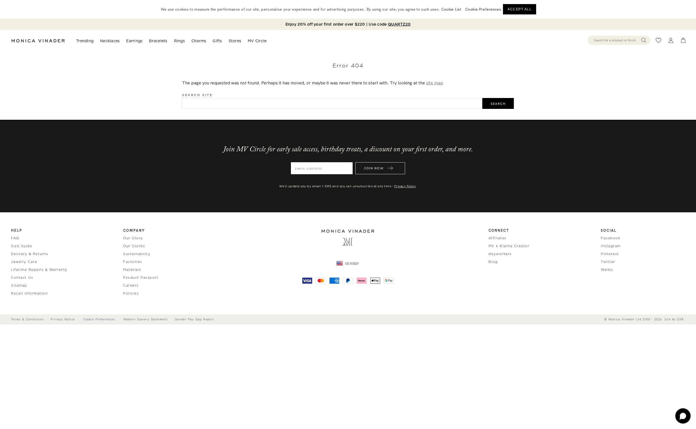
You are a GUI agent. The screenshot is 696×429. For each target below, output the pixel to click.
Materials (132, 270)
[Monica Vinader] (38, 40)
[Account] (671, 40)
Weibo (607, 270)
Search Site (197, 95)
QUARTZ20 (399, 24)
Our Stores (134, 246)
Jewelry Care (24, 262)
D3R (680, 319)
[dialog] (348, 9)
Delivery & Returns (29, 254)
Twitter (608, 262)
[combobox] (616, 40)
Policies (131, 293)
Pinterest (610, 254)
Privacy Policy (405, 186)
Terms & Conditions (27, 319)
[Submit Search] (644, 40)
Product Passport (140, 278)
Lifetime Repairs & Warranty (39, 270)
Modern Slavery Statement (145, 319)
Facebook (610, 238)
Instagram (611, 246)
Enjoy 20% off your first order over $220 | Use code (348, 24)
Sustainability (136, 254)
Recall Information (29, 293)
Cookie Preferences (99, 319)
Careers (131, 285)
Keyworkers (500, 254)
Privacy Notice (63, 319)
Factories (132, 262)
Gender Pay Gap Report (194, 319)
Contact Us (22, 278)
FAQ (15, 238)
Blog (493, 262)
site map (434, 83)
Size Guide (21, 246)
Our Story (133, 238)
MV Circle (257, 41)
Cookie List (451, 9)
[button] (483, 9)
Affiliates (498, 238)
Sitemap (19, 285)
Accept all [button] (520, 9)
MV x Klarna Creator (509, 246)
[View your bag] (683, 40)
